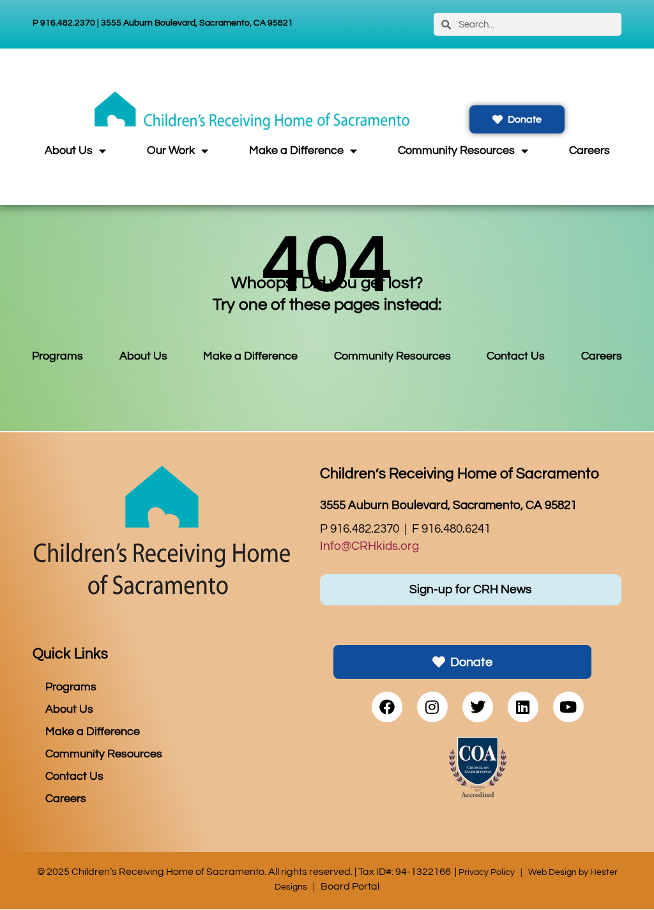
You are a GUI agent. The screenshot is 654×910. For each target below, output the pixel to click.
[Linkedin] (523, 707)
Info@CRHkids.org (369, 546)
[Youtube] (568, 707)
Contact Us (516, 356)
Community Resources (456, 150)
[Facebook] (387, 707)
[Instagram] (432, 707)
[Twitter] (477, 707)
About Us (69, 150)
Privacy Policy (487, 872)
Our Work (171, 150)
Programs (57, 356)
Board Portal (350, 886)
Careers (589, 150)
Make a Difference (296, 150)
